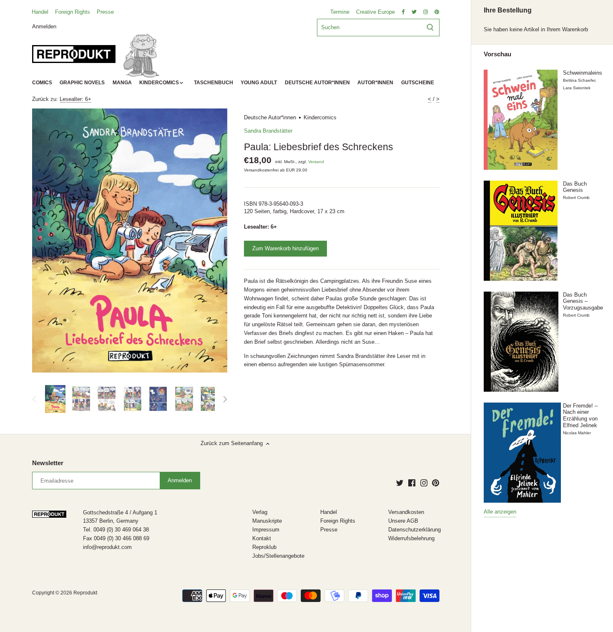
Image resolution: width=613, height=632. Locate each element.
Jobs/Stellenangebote (278, 556)
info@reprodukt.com (107, 547)
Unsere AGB (403, 521)
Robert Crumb (576, 197)
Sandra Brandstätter (268, 131)
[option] (55, 399)
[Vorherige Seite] (34, 399)
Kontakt (261, 538)
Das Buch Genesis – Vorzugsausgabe (583, 301)
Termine (339, 12)
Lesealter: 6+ (75, 99)
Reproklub (264, 547)
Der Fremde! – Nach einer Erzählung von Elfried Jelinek (580, 415)
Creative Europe (375, 12)
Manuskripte (267, 521)
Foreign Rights (72, 12)
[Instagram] (423, 482)
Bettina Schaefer (579, 80)
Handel (40, 12)
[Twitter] (399, 482)
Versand (316, 161)
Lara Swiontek (576, 88)
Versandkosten (406, 512)
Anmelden (44, 26)
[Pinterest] (435, 482)
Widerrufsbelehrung (411, 538)
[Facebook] (411, 482)
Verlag (259, 512)
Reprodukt (85, 592)
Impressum (265, 529)
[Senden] (430, 27)
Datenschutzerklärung (414, 529)
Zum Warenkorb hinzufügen (285, 248)
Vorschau (497, 54)
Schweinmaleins (582, 73)
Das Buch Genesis (575, 187)
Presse (105, 12)
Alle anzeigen (500, 512)
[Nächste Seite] (225, 399)
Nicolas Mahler (577, 433)
